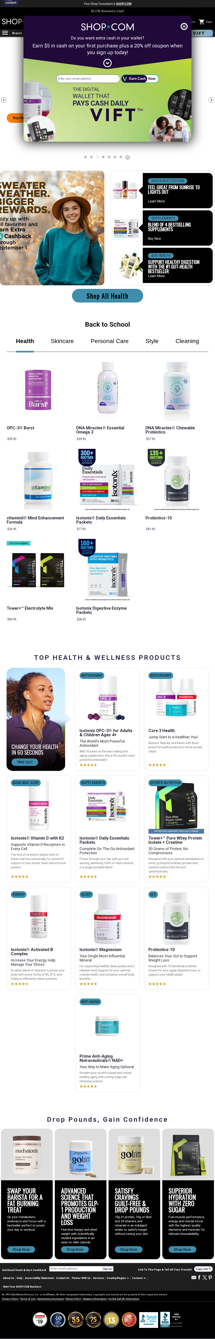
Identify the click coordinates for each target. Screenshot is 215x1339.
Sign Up (107, 1269)
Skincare (62, 341)
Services (98, 1278)
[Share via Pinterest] (210, 1277)
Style (152, 341)
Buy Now (154, 238)
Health (25, 341)
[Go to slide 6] (120, 157)
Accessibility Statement (39, 1278)
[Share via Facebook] (199, 1277)
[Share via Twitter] (204, 1277)
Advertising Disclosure (50, 1298)
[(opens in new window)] (171, 1319)
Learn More (156, 201)
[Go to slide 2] (97, 157)
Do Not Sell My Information (124, 1298)
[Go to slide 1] (91, 157)
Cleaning (187, 341)
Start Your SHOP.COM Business (22, 1286)
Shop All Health (107, 295)
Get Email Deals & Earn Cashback (24, 1269)
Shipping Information (95, 1298)
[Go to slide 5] (115, 157)
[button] (118, 1278)
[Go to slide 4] (109, 157)
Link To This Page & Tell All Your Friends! (165, 1269)
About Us (8, 1278)
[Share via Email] (193, 1279)
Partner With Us (81, 1278)
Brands (17, 33)
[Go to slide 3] (103, 157)
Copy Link (203, 1269)
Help (19, 1278)
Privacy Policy (10, 1298)
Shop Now (21, 1249)
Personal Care (110, 341)
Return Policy (73, 1298)
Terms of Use (27, 1298)
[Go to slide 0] (85, 157)
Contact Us (62, 1278)
